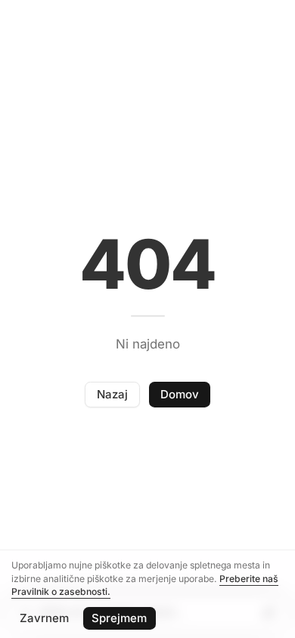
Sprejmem (119, 618)
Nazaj (112, 394)
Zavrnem (44, 618)
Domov (179, 394)
